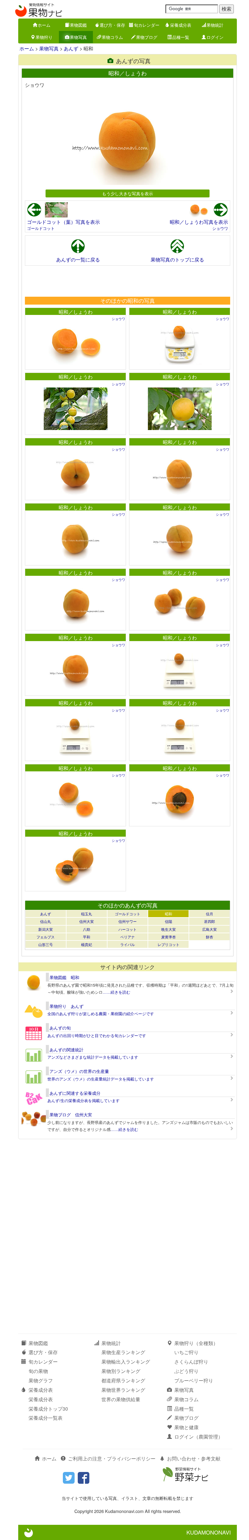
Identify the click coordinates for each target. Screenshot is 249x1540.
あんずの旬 (60, 1028)
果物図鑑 (78, 25)
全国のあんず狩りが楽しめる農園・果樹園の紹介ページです (100, 1013)
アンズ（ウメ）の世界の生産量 (79, 1071)
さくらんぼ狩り (191, 1361)
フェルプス (45, 936)
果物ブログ (146, 37)
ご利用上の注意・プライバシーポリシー (111, 1458)
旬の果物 (38, 1371)
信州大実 (86, 921)
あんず (71, 48)
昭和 (168, 913)
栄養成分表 (180, 25)
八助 (86, 929)
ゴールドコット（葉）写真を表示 (63, 221)
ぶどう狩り (186, 1371)
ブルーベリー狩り (193, 1380)
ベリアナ (127, 936)
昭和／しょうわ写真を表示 (199, 221)
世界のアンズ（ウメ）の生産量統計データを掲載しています (100, 1079)
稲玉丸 (86, 913)
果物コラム (112, 37)
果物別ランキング (120, 1371)
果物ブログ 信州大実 (70, 1114)
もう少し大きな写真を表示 (127, 193)
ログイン (214, 37)
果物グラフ (41, 1380)
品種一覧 (180, 37)
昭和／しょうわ (76, 311)
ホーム (44, 25)
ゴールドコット (41, 228)
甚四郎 (209, 921)
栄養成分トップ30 (48, 1408)
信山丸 (45, 921)
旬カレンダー (146, 25)
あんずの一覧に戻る (78, 259)
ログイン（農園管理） (198, 1436)
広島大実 (209, 929)
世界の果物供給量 (120, 1399)
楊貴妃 (86, 944)
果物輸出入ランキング (125, 1361)
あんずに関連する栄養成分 (75, 1093)
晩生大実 (168, 929)
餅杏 (209, 936)
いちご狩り (186, 1352)
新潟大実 (45, 929)
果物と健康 (186, 1427)
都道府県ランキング (123, 1380)
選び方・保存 (112, 25)
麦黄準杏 (168, 936)
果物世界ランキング (123, 1389)
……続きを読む (116, 992)
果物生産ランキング (123, 1352)
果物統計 (214, 25)
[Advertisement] (127, 281)
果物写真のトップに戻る (177, 259)
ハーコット (127, 929)
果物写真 (78, 37)
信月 (209, 913)
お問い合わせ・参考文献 (193, 1458)
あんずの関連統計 (66, 1050)
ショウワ (220, 228)
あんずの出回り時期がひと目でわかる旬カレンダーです (96, 1035)
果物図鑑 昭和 (64, 977)
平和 (86, 936)
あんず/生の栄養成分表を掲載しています (83, 1100)
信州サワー (127, 921)
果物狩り (44, 37)
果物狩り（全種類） (196, 1343)
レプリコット (168, 944)
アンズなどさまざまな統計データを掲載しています (92, 1057)
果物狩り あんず (66, 1006)
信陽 (168, 921)
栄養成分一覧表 (46, 1417)
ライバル (127, 944)
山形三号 (45, 944)
